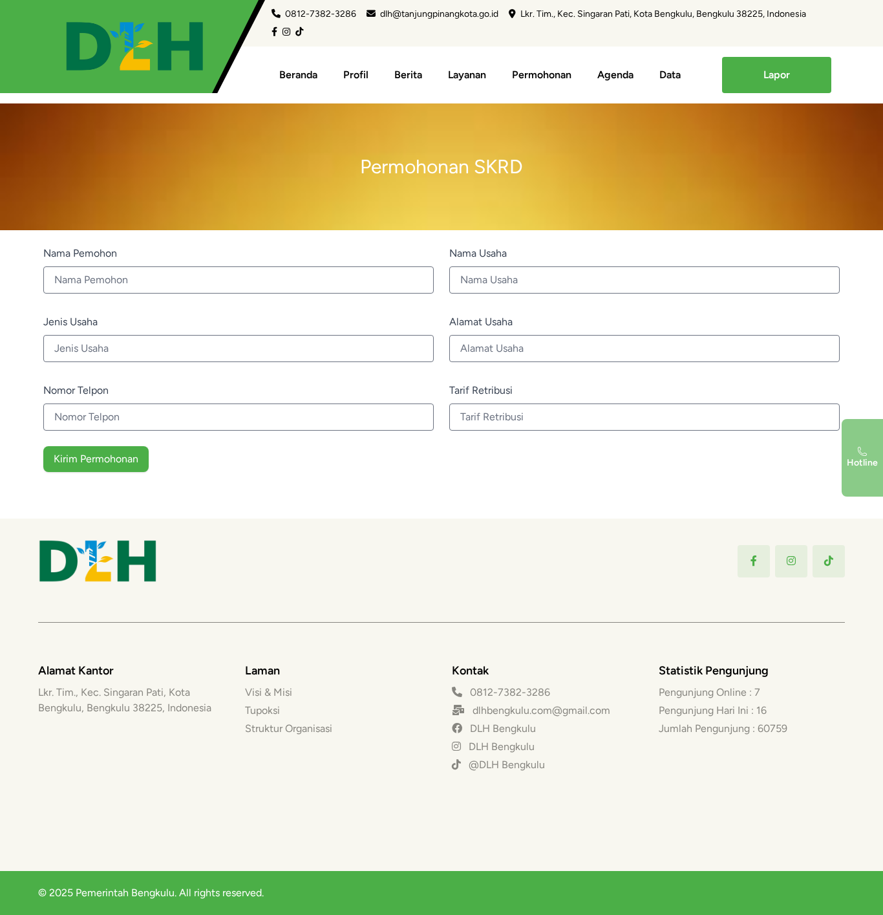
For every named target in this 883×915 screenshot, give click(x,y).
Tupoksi (262, 710)
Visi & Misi (268, 692)
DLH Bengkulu (501, 728)
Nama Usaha (478, 253)
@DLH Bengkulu (505, 765)
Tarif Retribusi (481, 390)
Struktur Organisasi (288, 728)
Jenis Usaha (70, 322)
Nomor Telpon (76, 390)
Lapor (776, 75)
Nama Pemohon (80, 253)
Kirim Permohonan (96, 459)
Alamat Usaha (481, 322)
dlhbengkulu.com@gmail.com (541, 710)
